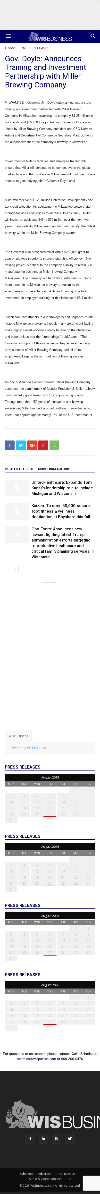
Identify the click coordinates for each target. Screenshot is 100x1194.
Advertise (44, 1174)
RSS (69, 1179)
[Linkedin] (43, 1139)
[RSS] (56, 1139)
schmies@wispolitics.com (36, 1059)
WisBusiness (18, 736)
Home (10, 47)
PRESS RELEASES (34, 47)
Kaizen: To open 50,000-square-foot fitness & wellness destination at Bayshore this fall (61, 511)
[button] (93, 36)
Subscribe (26, 1174)
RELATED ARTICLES (19, 469)
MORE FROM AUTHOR (53, 469)
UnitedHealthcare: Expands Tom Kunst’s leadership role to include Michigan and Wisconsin (62, 488)
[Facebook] (30, 1139)
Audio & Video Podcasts (45, 1179)
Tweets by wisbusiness (28, 747)
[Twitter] (70, 1139)
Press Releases (66, 1174)
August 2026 (50, 777)
